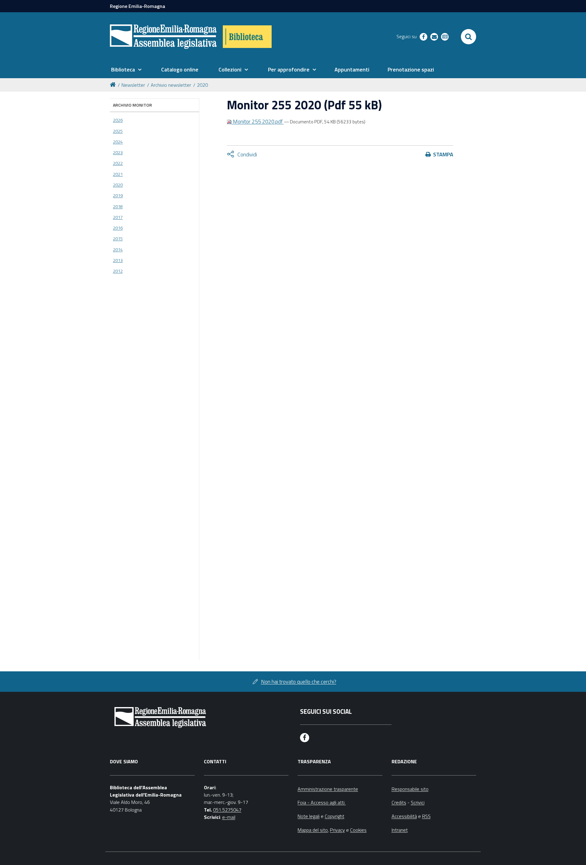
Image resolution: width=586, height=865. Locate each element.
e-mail (228, 817)
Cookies (358, 830)
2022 (118, 163)
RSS (426, 816)
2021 (118, 174)
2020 (202, 85)
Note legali (309, 816)
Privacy (337, 830)
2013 (118, 260)
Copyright (334, 816)
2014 (118, 249)
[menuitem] (126, 69)
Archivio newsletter (171, 85)
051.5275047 (227, 809)
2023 (118, 152)
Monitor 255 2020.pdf (258, 121)
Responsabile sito (410, 789)
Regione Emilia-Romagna (137, 6)
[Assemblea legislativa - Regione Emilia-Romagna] (163, 36)
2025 (118, 131)
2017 (118, 217)
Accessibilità (404, 816)
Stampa (443, 154)
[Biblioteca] (247, 36)
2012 (118, 271)
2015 (118, 238)
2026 (118, 120)
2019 (118, 195)
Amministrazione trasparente (328, 789)
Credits (399, 802)
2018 (118, 206)
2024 (118, 141)
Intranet (400, 830)
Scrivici (418, 802)
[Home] (114, 84)
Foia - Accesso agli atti (322, 802)
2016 (118, 227)
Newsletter (133, 85)
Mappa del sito (313, 830)
